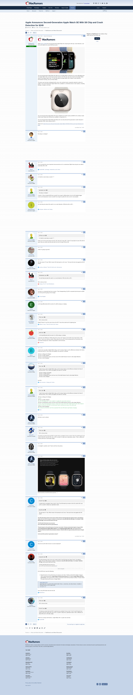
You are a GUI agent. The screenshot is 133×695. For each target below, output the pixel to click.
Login (97, 41)
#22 (84, 497)
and (42, 296)
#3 (84, 161)
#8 (84, 247)
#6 (84, 201)
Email (26, 655)
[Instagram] (98, 3)
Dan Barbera (28, 671)
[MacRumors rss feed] (104, 3)
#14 (84, 329)
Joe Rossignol (69, 657)
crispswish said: (42, 556)
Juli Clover (28, 657)
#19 (84, 427)
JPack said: (41, 317)
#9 (84, 259)
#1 (84, 35)
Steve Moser (28, 675)
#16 (84, 363)
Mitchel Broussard (29, 662)
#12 (84, 301)
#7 (84, 232)
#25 (84, 597)
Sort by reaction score (44, 27)
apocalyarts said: (42, 190)
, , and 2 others (48, 324)
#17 (84, 387)
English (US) (104, 684)
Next (34, 32)
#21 (84, 456)
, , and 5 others (49, 169)
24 (57, 524)
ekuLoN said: (41, 509)
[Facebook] (96, 3)
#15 (84, 347)
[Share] (82, 36)
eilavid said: (41, 332)
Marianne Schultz (69, 666)
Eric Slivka (68, 653)
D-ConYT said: (42, 500)
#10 (84, 272)
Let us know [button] (86, 3)
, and (45, 209)
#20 (84, 443)
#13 (84, 314)
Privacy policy (28, 682)
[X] (100, 3)
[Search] (105, 11)
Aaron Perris (68, 675)
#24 (84, 553)
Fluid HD (29, 685)
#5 (84, 187)
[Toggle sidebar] (107, 11)
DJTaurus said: (42, 235)
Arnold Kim (28, 653)
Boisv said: (41, 366)
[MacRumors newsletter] (107, 3)
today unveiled (44, 43)
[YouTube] (102, 3)
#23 (84, 541)
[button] (36, 7)
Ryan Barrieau (69, 671)
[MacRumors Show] (93, 3)
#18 (84, 414)
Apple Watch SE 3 (44, 582)
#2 (84, 131)
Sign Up (97, 38)
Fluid (26, 685)
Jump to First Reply (47, 36)
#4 (84, 174)
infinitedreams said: (43, 275)
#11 (84, 289)
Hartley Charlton (29, 666)
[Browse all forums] (103, 11)
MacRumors (29, 27)
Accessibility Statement (36, 682)
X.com (29, 655)
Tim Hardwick (68, 662)
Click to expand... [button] (61, 568)
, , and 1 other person (50, 267)
